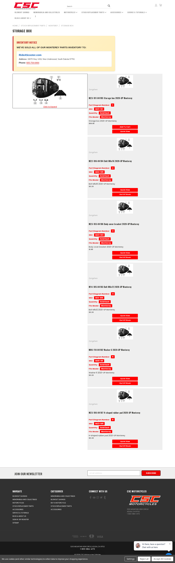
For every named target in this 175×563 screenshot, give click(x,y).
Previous (12, 555)
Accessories (116, 12)
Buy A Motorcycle (58, 503)
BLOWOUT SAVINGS (22, 12)
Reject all (144, 558)
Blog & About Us (22, 18)
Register (25, 519)
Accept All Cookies (162, 558)
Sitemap (16, 523)
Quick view (125, 131)
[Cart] (160, 5)
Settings (131, 558)
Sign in (15, 519)
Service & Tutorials (136, 12)
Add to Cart (125, 127)
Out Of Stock (125, 194)
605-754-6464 (32, 63)
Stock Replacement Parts (93, 12)
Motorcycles (70, 12)
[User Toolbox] (156, 5)
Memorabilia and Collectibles (46, 12)
